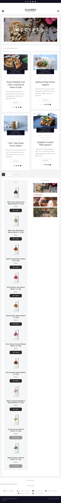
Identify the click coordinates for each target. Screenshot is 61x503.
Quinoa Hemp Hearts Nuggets (45, 83)
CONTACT (4, 500)
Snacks (46, 78)
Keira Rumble (16, 71)
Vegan (51, 78)
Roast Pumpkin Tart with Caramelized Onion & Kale (16, 84)
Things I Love (38, 194)
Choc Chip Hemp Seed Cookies (16, 144)
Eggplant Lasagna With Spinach (45, 143)
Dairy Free (11, 138)
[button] (3, 11)
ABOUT (15, 498)
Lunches (20, 77)
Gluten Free (12, 77)
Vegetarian (45, 139)
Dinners (41, 135)
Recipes (40, 78)
